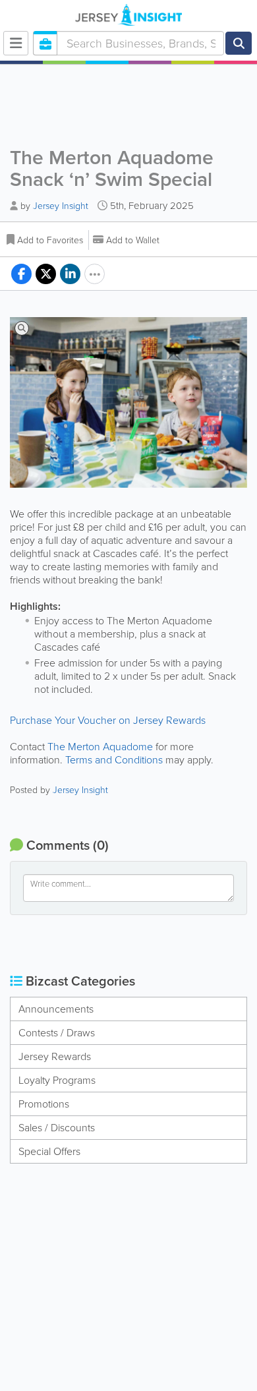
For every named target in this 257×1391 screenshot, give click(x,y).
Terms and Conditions (114, 759)
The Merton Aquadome (100, 746)
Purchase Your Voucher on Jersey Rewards (108, 720)
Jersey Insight (60, 206)
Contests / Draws (56, 1032)
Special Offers (49, 1151)
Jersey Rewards (54, 1056)
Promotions (43, 1103)
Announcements (56, 1009)
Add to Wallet (132, 240)
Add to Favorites (50, 240)
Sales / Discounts (56, 1127)
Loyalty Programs (57, 1080)
